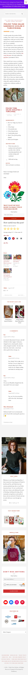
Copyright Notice (5, 659)
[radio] (5, 229)
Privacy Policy (22, 655)
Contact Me (5, 657)
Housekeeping (5, 655)
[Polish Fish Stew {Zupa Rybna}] (17, 257)
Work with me (14, 655)
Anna (5, 288)
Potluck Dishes (18, 20)
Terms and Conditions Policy (19, 659)
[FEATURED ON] (14, 620)
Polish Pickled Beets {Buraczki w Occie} (19, 321)
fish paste (9, 55)
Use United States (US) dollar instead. (12, 6)
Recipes (8, 21)
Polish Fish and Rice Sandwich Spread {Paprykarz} (8, 275)
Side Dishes (19, 21)
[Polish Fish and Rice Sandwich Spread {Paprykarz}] (8, 270)
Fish (6, 20)
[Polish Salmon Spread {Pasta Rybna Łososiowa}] (8, 257)
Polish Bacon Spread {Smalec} (8, 320)
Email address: (14, 212)
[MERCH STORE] (14, 548)
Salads (13, 21)
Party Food (11, 20)
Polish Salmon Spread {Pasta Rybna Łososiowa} (7, 261)
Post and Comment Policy (19, 657)
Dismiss (23, 6)
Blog (10, 657)
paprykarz (6, 57)
